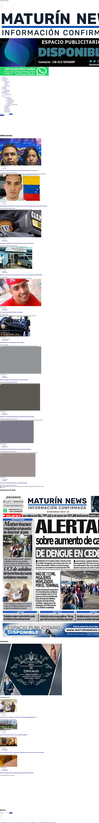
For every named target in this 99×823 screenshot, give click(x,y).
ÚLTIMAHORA (7, 106)
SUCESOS (4, 87)
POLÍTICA (7, 83)
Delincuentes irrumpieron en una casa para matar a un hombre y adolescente (16, 243)
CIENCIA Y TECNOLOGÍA (12, 104)
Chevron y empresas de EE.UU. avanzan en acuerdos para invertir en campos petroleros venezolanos (22, 752)
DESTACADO (7, 111)
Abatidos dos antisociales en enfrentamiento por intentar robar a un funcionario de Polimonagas (21, 274)
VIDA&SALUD (10, 103)
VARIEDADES (7, 97)
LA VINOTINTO (8, 94)
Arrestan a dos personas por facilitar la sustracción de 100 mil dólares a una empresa (18, 170)
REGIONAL (4, 80)
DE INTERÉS (7, 110)
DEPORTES (4, 93)
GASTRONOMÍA (10, 100)
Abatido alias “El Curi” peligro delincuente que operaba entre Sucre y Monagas (17, 416)
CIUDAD (4, 77)
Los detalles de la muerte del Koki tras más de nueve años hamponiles (15, 449)
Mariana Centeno (11, 208)
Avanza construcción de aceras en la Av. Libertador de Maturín (13, 734)
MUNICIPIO (7, 81)
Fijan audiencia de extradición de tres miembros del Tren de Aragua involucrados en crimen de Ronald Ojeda (23, 206)
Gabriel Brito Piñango (13, 172)
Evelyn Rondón (11, 775)
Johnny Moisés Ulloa (13, 245)
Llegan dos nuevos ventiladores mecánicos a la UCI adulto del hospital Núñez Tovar (18, 717)
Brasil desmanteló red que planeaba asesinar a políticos (12, 342)
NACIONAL (4, 89)
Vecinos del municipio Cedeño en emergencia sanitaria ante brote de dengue (16, 772)
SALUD (6, 84)
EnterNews (47, 822)
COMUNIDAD (5, 78)
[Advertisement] (49, 124)
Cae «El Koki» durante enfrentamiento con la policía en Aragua (13, 483)
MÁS (3, 96)
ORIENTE (6, 107)
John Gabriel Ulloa (12, 719)
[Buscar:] (4, 114)
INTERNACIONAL (5, 91)
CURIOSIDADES (10, 101)
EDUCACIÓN (7, 86)
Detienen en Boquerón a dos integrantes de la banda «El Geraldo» (14, 379)
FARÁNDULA (9, 99)
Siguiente (3, 487)
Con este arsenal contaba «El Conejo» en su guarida (11, 312)
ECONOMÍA (7, 90)
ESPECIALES (7, 109)
